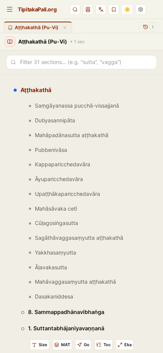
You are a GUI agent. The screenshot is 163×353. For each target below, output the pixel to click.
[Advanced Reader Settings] (140, 9)
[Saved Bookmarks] (113, 9)
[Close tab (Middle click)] (65, 28)
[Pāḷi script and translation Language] (101, 9)
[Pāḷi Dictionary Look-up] (88, 9)
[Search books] (75, 9)
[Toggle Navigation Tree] (10, 9)
